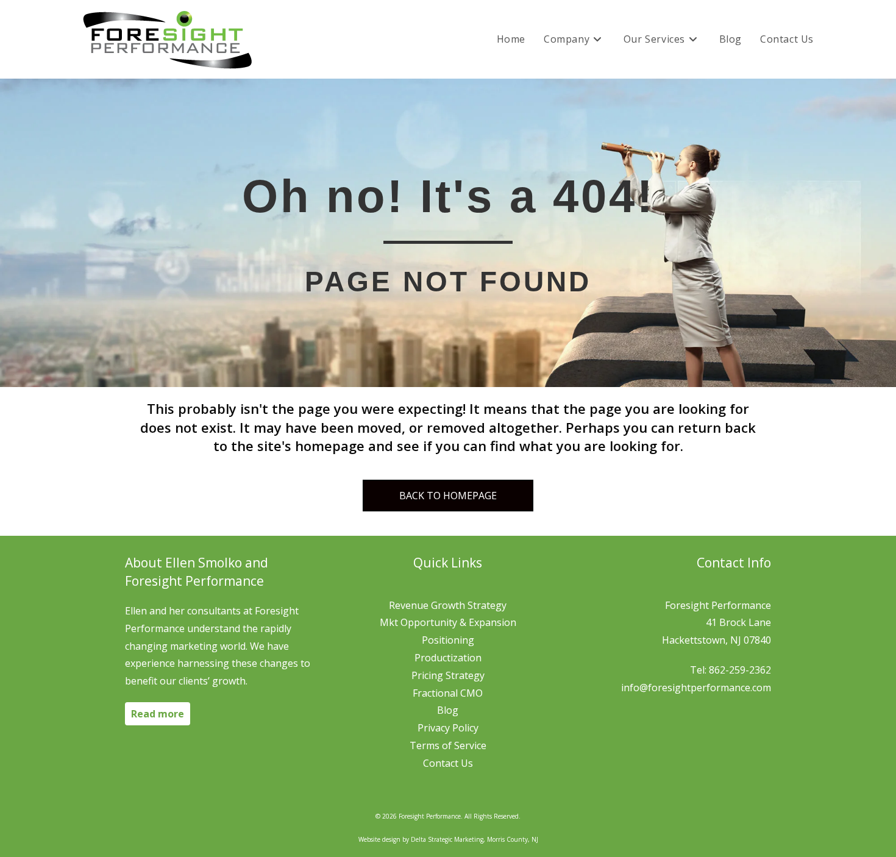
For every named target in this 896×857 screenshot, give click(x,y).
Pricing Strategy (448, 675)
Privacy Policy (448, 727)
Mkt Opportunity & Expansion (448, 622)
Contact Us (448, 763)
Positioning (448, 640)
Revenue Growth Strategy (448, 605)
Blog (447, 710)
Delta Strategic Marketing (447, 839)
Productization (448, 657)
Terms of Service (448, 745)
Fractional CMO (448, 693)
